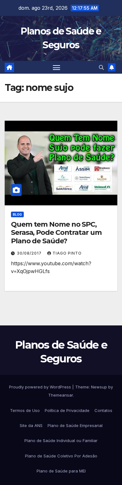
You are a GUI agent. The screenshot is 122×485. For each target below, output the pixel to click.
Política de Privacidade (67, 410)
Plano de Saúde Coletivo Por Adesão (61, 455)
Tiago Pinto (67, 253)
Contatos (103, 410)
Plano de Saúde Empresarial (75, 425)
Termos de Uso (25, 410)
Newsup (99, 386)
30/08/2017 (30, 253)
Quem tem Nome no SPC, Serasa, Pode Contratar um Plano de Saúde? (56, 232)
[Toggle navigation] (57, 67)
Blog (17, 214)
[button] (101, 67)
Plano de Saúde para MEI (61, 470)
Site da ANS (31, 425)
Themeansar (60, 395)
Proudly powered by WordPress (40, 386)
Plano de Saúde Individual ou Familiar (61, 440)
